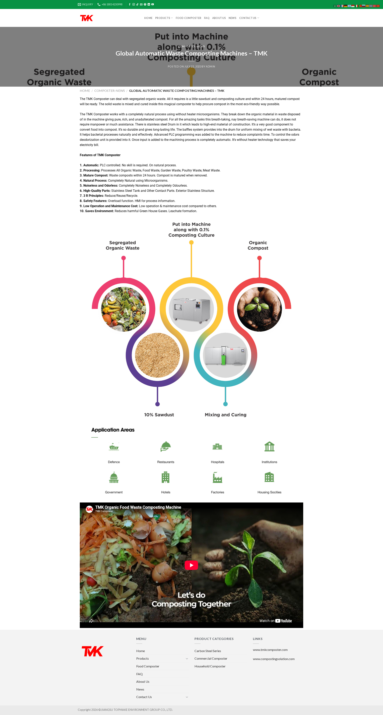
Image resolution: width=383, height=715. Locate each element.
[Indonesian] (353, 5)
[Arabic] (335, 5)
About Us (219, 18)
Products (162, 18)
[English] (339, 5)
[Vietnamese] (378, 5)
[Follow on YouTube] (152, 4)
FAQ (206, 18)
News (232, 18)
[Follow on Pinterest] (145, 4)
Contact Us (248, 18)
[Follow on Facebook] (129, 4)
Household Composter (210, 666)
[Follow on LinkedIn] (149, 4)
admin (210, 66)
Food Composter (188, 18)
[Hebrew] (349, 5)
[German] (346, 5)
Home (148, 18)
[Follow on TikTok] (137, 4)
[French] (342, 5)
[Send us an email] (141, 4)
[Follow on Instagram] (133, 4)
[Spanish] (367, 5)
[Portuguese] (360, 5)
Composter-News (191, 46)
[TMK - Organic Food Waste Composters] (108, 18)
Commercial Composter (210, 658)
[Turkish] (374, 5)
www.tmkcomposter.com (270, 649)
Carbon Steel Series (207, 651)
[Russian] (364, 5)
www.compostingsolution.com (274, 659)
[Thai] (371, 5)
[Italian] (356, 5)
